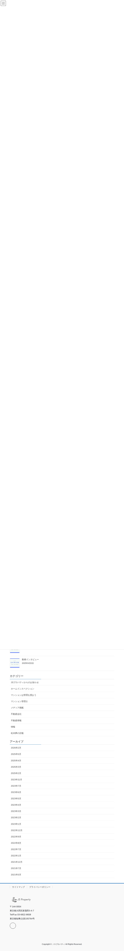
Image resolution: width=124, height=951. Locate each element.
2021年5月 (16, 874)
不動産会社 (16, 714)
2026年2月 (16, 748)
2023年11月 (16, 779)
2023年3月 (16, 811)
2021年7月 (16, 868)
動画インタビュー (30, 659)
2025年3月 (16, 767)
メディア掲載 (17, 707)
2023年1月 (16, 824)
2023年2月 (16, 817)
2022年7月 (16, 849)
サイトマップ (18, 887)
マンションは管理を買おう (23, 695)
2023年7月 (16, 786)
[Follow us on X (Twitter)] (13, 926)
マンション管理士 (19, 701)
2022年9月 (16, 836)
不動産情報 (16, 720)
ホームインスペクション (22, 688)
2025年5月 (16, 754)
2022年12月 (16, 830)
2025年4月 (16, 760)
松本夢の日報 (17, 733)
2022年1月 (16, 855)
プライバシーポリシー (39, 887)
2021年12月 (16, 862)
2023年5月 (16, 798)
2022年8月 (16, 843)
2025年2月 (16, 773)
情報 (13, 727)
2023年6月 (16, 792)
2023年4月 (16, 805)
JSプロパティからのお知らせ (25, 682)
